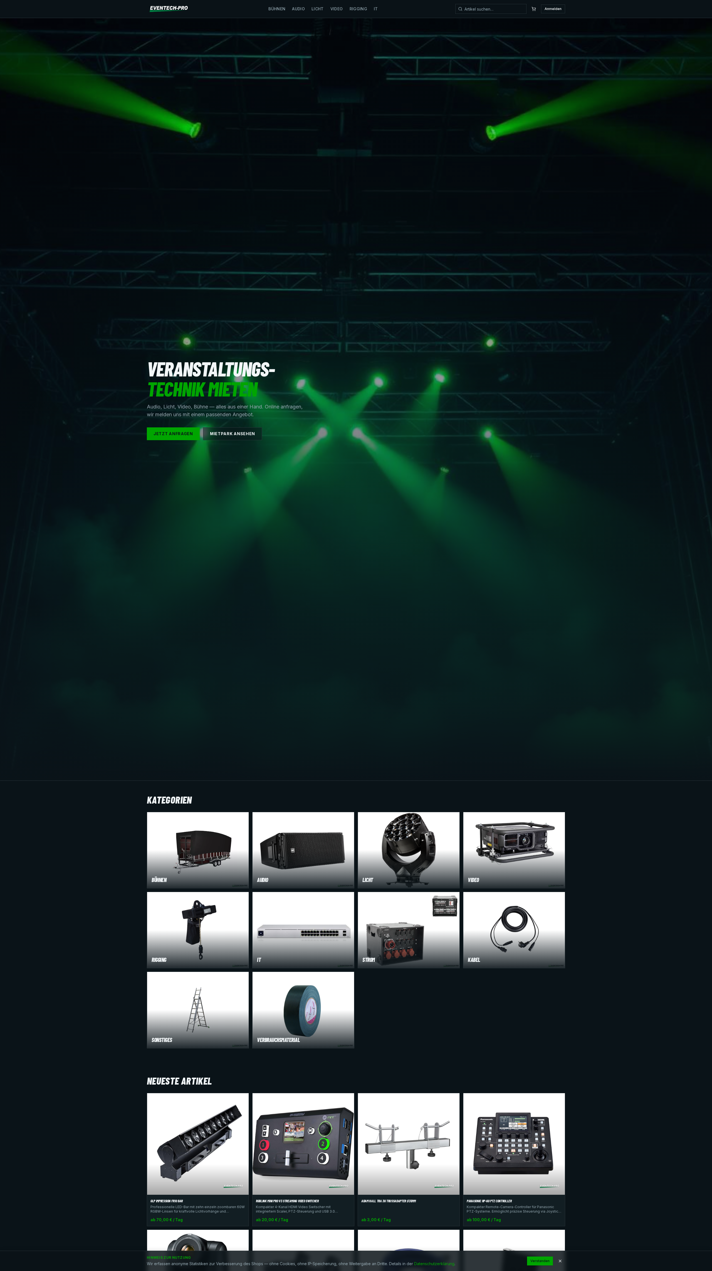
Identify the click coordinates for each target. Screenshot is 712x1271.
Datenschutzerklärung (434, 1263)
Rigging (358, 8)
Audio (298, 8)
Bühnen (276, 8)
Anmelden (553, 9)
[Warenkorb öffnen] (534, 9)
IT (376, 8)
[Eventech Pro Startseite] (169, 9)
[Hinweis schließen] (560, 1261)
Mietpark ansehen (232, 433)
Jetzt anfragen (173, 433)
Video (336, 8)
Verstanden (540, 1261)
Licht (318, 8)
